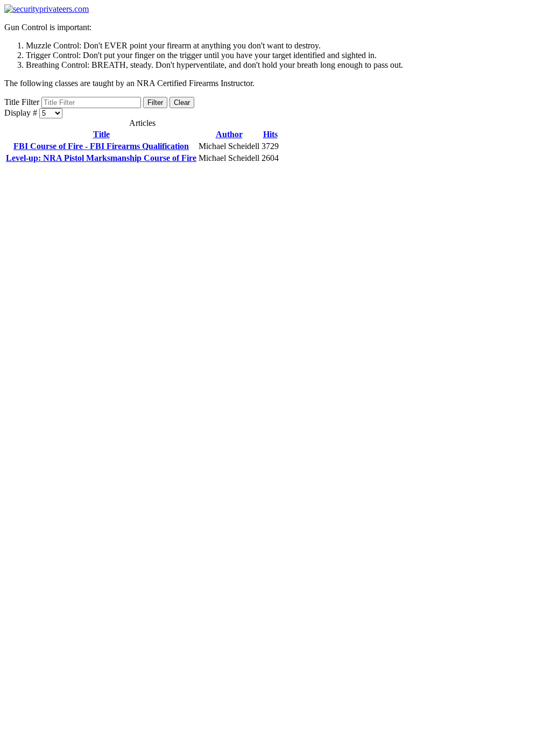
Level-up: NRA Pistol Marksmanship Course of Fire (101, 157)
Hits (270, 134)
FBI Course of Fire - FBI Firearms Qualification (101, 146)
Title (101, 134)
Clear (182, 102)
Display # (21, 112)
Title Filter (22, 102)
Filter (155, 102)
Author (229, 134)
